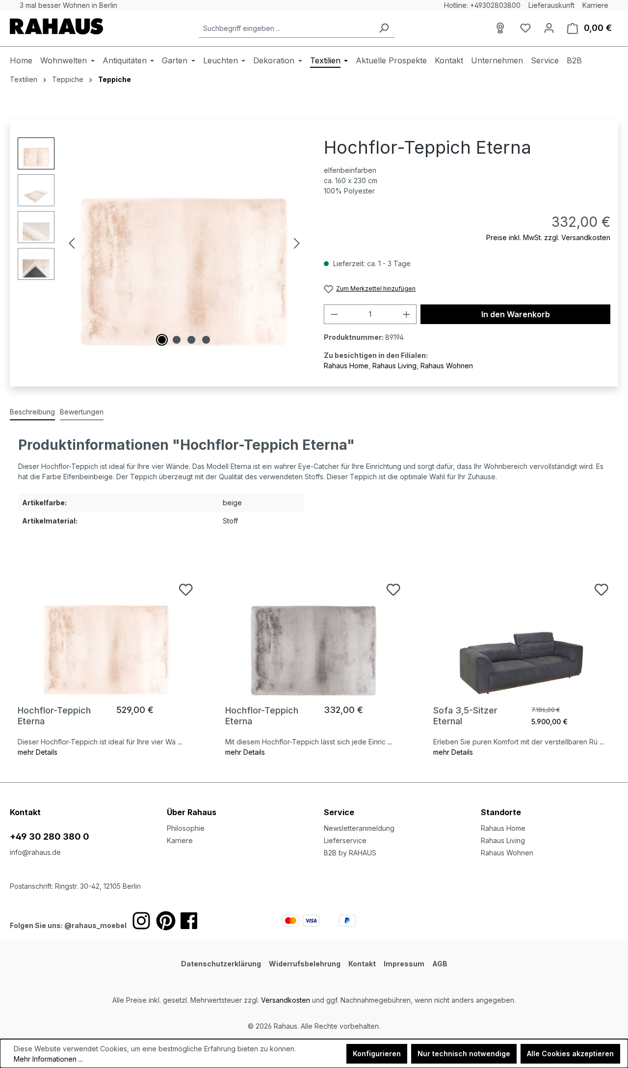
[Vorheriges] (71, 243)
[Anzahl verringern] (334, 314)
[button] (549, 802)
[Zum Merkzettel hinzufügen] (186, 589)
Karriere (595, 5)
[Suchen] (383, 28)
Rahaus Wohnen (446, 365)
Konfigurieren (377, 1053)
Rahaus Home (346, 365)
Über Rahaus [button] (191, 812)
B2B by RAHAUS (350, 853)
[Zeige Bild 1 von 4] (162, 340)
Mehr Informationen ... (48, 1059)
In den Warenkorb (515, 314)
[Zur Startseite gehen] (56, 26)
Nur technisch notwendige (464, 1053)
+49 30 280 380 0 (49, 836)
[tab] (32, 412)
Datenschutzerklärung (221, 963)
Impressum (404, 963)
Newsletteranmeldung (359, 828)
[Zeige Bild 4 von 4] (206, 340)
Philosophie (186, 828)
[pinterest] (166, 921)
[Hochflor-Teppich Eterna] (106, 633)
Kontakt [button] (25, 812)
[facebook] (189, 921)
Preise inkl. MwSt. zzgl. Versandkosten (548, 237)
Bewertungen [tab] (82, 412)
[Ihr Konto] (549, 28)
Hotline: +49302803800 (482, 5)
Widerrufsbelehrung (304, 963)
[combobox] (286, 28)
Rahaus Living (394, 365)
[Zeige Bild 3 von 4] (191, 340)
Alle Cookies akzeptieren (570, 1053)
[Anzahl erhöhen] (406, 314)
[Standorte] (502, 28)
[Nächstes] (296, 243)
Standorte (501, 812)
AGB (439, 963)
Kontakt (362, 963)
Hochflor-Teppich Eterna (54, 715)
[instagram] (141, 921)
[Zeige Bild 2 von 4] (177, 340)
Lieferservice (345, 840)
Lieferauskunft (551, 5)
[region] (161, 243)
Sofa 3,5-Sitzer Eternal (465, 715)
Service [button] (339, 812)
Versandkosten (285, 1000)
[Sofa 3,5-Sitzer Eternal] (521, 633)
